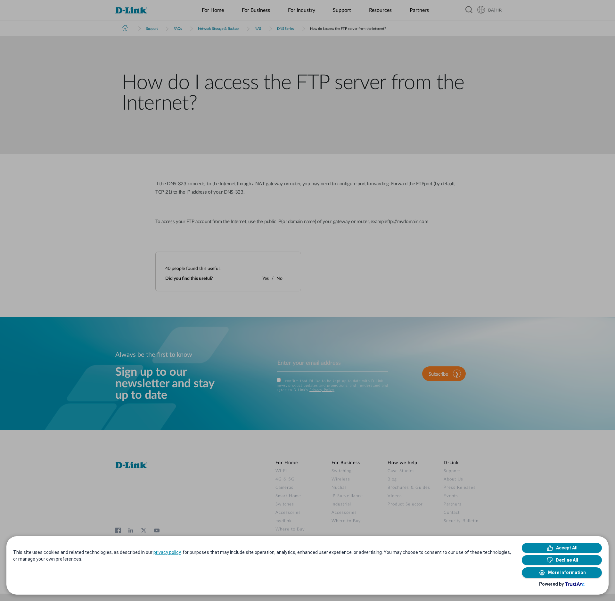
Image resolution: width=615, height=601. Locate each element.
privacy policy (167, 552)
